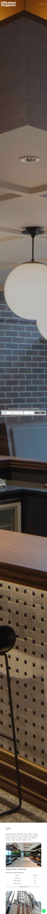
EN (38, 4)
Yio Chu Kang (8, 839)
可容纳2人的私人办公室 (17, 880)
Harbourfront (35, 833)
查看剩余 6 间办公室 (23, 886)
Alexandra (30, 833)
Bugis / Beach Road (24, 835)
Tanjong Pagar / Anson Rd (22, 833)
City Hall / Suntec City (15, 835)
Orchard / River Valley (33, 835)
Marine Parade (14, 837)
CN (42, 4)
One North (29, 839)
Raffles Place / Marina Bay (11, 833)
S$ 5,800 (35, 878)
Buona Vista (8, 835)
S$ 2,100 (35, 883)
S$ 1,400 (35, 880)
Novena (13, 839)
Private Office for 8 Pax (17, 878)
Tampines (20, 837)
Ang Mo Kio (25, 837)
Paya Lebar (8, 837)
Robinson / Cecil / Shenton (21, 839)
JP (40, 4)
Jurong (29, 837)
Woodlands (34, 837)
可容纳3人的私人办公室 (17, 883)
